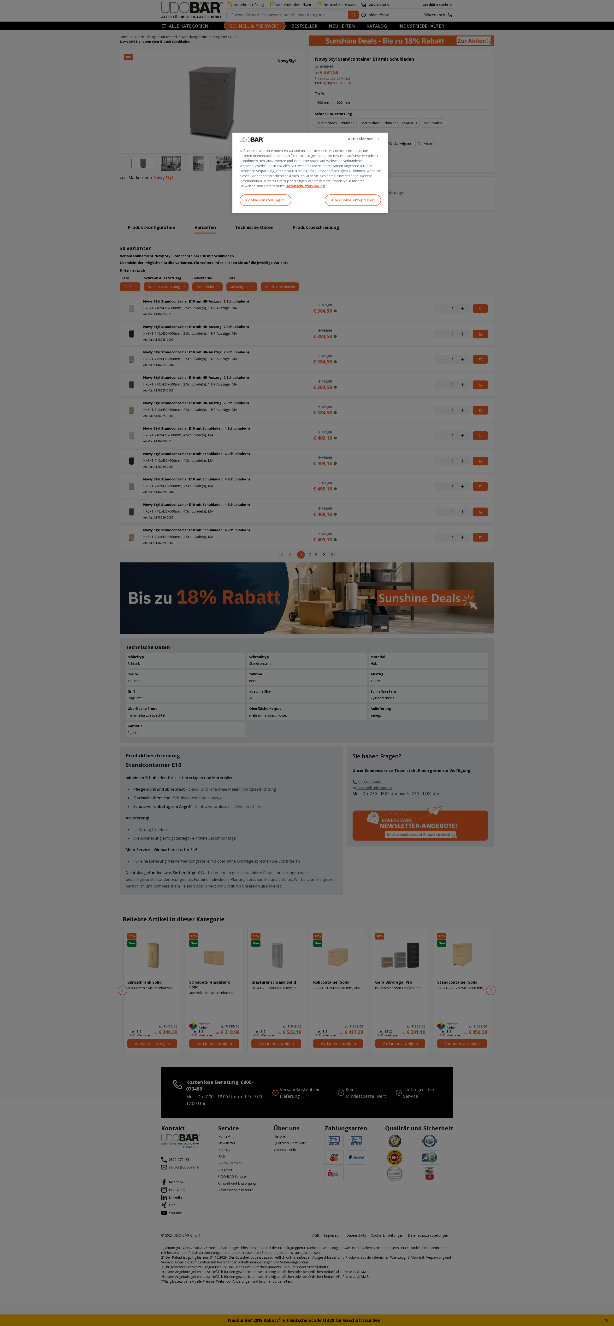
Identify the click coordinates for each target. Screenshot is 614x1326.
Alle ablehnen (361, 138)
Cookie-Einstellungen (265, 200)
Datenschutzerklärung (305, 186)
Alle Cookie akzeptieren (352, 200)
